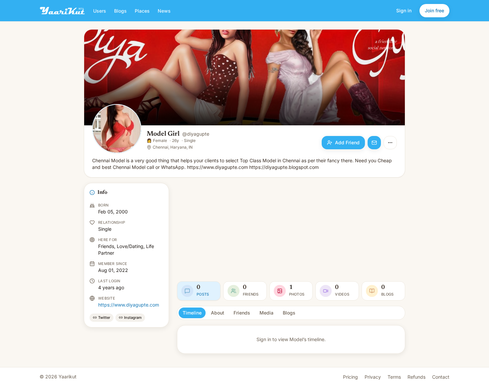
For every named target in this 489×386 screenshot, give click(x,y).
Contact (440, 377)
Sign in (403, 10)
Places (142, 11)
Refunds (416, 377)
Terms (394, 377)
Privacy (373, 377)
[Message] (374, 142)
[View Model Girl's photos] (116, 129)
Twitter (104, 317)
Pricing (350, 377)
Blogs (120, 11)
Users (99, 11)
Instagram (133, 317)
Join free (434, 10)
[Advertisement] (291, 229)
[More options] (390, 142)
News (164, 11)
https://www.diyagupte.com (128, 305)
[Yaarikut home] (62, 11)
